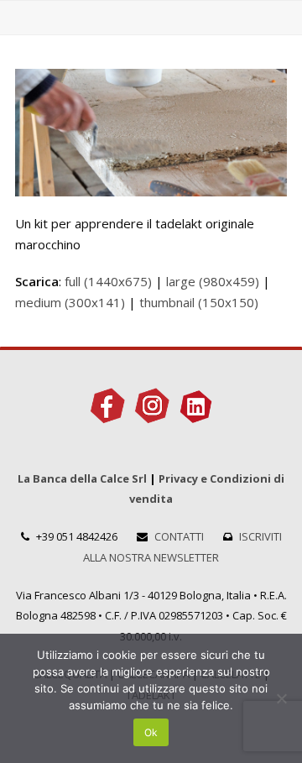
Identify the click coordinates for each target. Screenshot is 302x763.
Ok (151, 732)
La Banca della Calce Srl (82, 478)
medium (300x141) (70, 302)
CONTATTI (179, 536)
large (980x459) (212, 281)
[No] (281, 698)
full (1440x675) (108, 281)
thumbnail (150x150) (198, 302)
